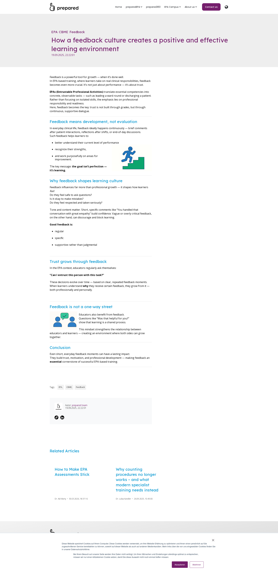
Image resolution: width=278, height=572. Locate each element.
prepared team (79, 405)
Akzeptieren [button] (180, 564)
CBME (63, 32)
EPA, (61, 387)
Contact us (211, 6)
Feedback (77, 32)
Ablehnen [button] (196, 564)
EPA (54, 32)
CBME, (69, 387)
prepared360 (153, 7)
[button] (134, 7)
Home (118, 7)
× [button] (213, 539)
